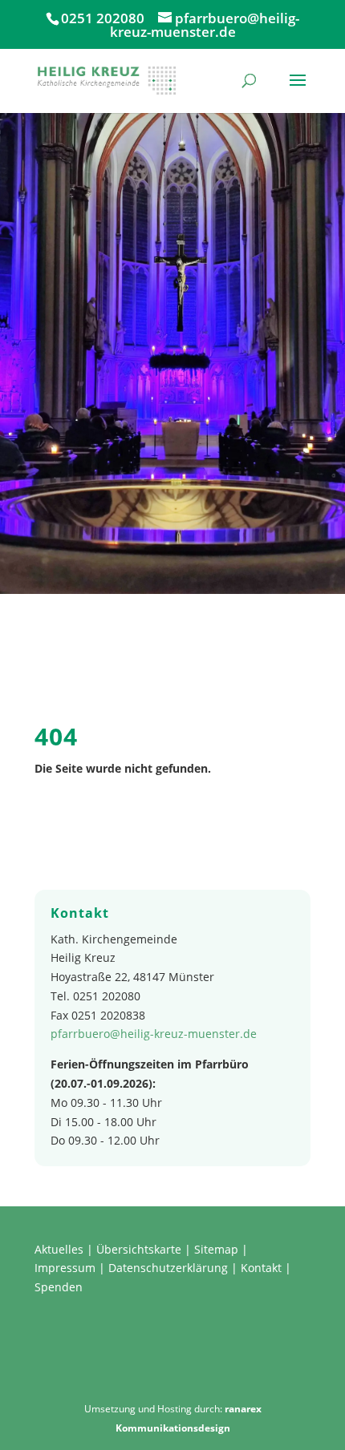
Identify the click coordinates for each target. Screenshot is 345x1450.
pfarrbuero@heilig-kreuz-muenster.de (154, 1033)
